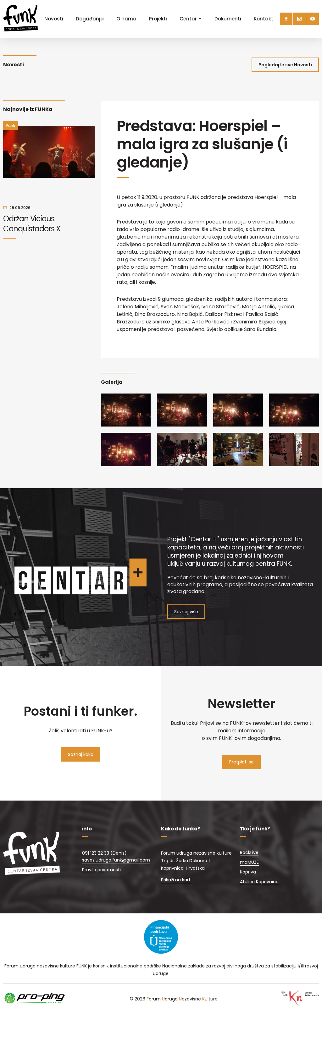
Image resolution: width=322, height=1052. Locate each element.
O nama (126, 18)
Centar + (191, 18)
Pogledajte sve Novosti (285, 65)
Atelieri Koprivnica (259, 882)
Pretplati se (241, 762)
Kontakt (263, 18)
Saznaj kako (80, 754)
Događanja (90, 18)
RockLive (249, 852)
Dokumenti (227, 18)
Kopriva (248, 872)
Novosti (53, 18)
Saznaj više (186, 612)
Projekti (158, 18)
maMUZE (249, 862)
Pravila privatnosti (101, 870)
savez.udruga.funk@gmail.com (116, 860)
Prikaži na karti (176, 880)
